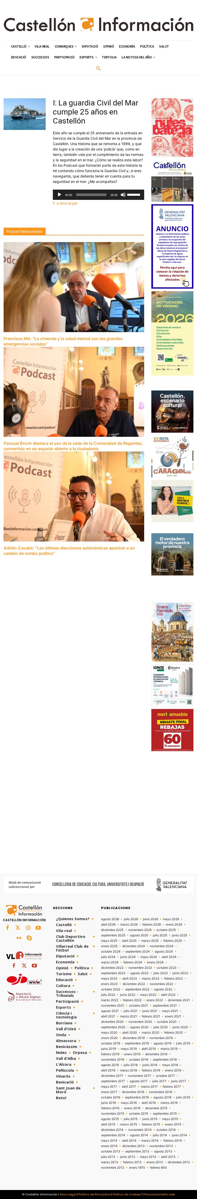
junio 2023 (180, 973)
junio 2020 (180, 1027)
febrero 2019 (110, 1054)
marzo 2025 (150, 940)
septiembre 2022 (137, 989)
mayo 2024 (149, 956)
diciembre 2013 (133, 1146)
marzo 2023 (150, 978)
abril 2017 (129, 1086)
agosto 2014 (139, 1135)
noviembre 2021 (112, 1005)
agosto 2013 (163, 1151)
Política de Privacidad (94, 1194)
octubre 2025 (166, 929)
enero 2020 (109, 1038)
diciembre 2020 (112, 1021)
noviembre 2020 (140, 1021)
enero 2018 (173, 1070)
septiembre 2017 (113, 1081)
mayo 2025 (109, 940)
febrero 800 (158, 1167)
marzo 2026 (128, 924)
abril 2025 (129, 940)
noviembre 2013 (161, 1146)
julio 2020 (160, 1027)
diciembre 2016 (133, 1092)
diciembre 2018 (156, 1054)
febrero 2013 (132, 1162)
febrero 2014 (172, 1140)
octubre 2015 (138, 1113)
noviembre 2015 (112, 1113)
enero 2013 (154, 1162)
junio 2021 (149, 1011)
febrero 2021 (151, 1016)
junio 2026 (150, 919)
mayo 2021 (170, 1011)
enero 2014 (109, 1146)
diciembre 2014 (112, 1129)
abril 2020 (129, 1032)
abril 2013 (168, 1156)
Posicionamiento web (159, 1194)
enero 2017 (109, 1092)
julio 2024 (108, 956)
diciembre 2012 (179, 1162)
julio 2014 (160, 1135)
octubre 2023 (166, 967)
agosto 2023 (139, 973)
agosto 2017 (138, 1081)
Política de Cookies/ (127, 1194)
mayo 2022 (148, 994)
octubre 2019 (110, 1043)
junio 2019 (108, 1048)
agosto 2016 (162, 1097)
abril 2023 (129, 978)
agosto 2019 (162, 1043)
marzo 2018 (128, 1070)
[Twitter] (18, 928)
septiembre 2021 (165, 1005)
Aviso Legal (68, 1194)
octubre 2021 (138, 1005)
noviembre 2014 (140, 1129)
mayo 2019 (129, 1048)
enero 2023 (109, 983)
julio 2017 (159, 1081)
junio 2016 (108, 1102)
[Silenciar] (123, 194)
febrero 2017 (172, 1086)
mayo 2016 (129, 1102)
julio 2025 (160, 935)
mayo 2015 (170, 1119)
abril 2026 (108, 924)
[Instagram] (28, 928)
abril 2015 (108, 1124)
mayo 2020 (109, 1032)
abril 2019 (149, 1048)
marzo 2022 (109, 1000)
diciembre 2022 (134, 983)
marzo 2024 (110, 962)
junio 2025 (179, 935)
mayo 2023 (109, 978)
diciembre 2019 (134, 1038)
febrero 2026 (151, 924)
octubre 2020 (166, 1021)
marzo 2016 (169, 1102)
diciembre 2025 (112, 929)
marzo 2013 (109, 1162)
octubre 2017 (165, 1075)
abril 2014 (129, 1140)
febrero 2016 (110, 1108)
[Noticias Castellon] (98, 24)
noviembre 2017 (139, 1075)
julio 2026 (131, 919)
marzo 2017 (149, 1086)
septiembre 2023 (113, 973)
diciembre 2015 (156, 1108)
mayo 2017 (109, 1086)
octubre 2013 (110, 1151)
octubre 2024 (111, 951)
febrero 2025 (172, 940)
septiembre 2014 (113, 1135)
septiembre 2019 (137, 1043)
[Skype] (29, 938)
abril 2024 (169, 956)
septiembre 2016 (137, 1097)
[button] (98, 69)
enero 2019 (132, 1054)
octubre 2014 (166, 1129)
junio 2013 (127, 1156)
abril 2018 (108, 1070)
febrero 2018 (151, 1070)
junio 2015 (149, 1119)
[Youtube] (38, 928)
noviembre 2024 (161, 946)
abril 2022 (168, 994)
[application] (98, 195)
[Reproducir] (59, 194)
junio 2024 (128, 956)
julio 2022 (108, 994)
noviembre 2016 (160, 1092)
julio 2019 (183, 1043)
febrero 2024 (132, 962)
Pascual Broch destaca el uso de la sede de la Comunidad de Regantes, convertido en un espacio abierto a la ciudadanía (73, 446)
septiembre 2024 (137, 951)
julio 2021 (130, 1011)
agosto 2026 (110, 919)
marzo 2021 (128, 1016)
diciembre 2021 (179, 1000)
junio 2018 (149, 1065)
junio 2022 (127, 994)
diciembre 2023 (112, 967)
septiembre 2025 (113, 935)
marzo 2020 (150, 1032)
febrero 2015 (151, 1124)
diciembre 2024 (133, 946)
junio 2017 (178, 1081)
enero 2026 (174, 924)
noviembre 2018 (112, 1059)
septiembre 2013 (137, 1151)
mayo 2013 (148, 1156)
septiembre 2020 (113, 1027)
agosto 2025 (139, 935)
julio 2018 (130, 1065)
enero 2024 (155, 962)
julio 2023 (160, 973)
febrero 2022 (132, 1000)
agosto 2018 (110, 1065)
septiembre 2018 (165, 1059)
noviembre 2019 (161, 1038)
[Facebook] (7, 928)
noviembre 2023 (140, 967)
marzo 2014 (150, 1140)
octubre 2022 (110, 989)
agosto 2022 (163, 989)
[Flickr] (19, 938)
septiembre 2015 (165, 1113)
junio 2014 (179, 1135)
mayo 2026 (171, 919)
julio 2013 (108, 1156)
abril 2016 (149, 1102)
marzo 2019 (169, 1048)
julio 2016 (183, 1097)
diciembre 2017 (112, 1075)
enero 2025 (109, 946)
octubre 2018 (138, 1059)
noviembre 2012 (112, 1167)
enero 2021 (173, 1016)
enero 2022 (154, 1000)
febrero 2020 (173, 1032)
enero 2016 (132, 1108)
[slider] (134, 194)
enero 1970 (137, 1167)
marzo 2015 (128, 1124)
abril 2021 (108, 1016)
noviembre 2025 (140, 929)
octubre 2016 (110, 1097)
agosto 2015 (110, 1119)
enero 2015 (173, 1124)
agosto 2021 (110, 1011)
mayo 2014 (109, 1140)
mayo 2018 (170, 1065)
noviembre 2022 (161, 983)
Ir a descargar (65, 203)
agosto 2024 (164, 951)
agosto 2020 (139, 1027)
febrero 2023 (173, 978)
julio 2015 (130, 1119)
